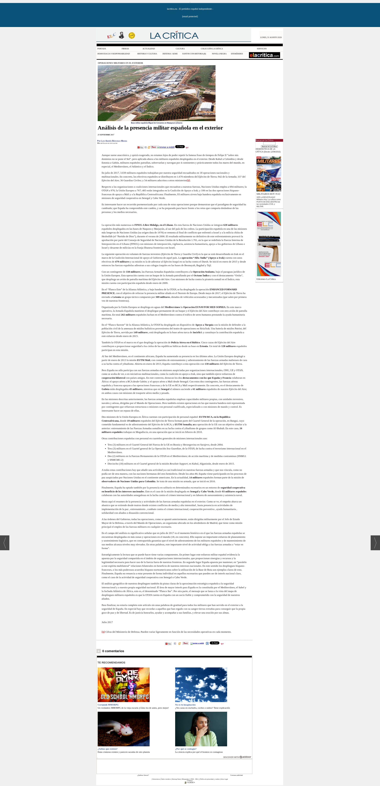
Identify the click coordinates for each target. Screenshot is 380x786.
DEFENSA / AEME (170, 54)
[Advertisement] (174, 766)
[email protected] (190, 16)
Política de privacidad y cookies (210, 779)
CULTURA (180, 49)
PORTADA (101, 49)
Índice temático (166, 779)
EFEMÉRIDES (237, 54)
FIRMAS (125, 49)
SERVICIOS (262, 49)
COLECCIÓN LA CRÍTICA (212, 49)
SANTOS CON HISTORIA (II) (194, 54)
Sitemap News (176, 779)
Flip (141, 147)
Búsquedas (185, 779)
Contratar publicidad (236, 775)
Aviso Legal (224, 779)
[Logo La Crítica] (190, 783)
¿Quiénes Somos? (143, 775)
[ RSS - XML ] (194, 779)
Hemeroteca (156, 779)
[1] (188, 180)
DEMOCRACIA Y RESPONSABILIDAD (113, 54)
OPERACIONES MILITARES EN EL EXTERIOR (120, 63)
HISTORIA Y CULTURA (147, 54)
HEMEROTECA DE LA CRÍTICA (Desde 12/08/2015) (268, 150)
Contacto (190, 780)
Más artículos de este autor (107, 143)
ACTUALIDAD (148, 49)
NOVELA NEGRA (219, 54)
